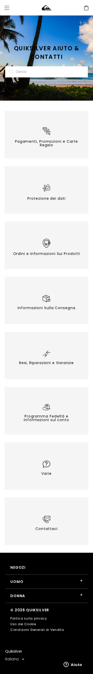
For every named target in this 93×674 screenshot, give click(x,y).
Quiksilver (13, 651)
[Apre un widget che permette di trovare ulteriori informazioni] (73, 665)
